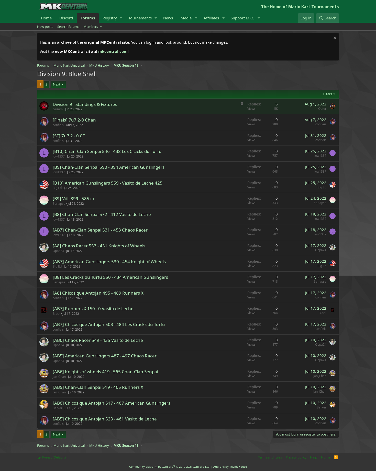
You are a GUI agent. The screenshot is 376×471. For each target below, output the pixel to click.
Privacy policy (296, 457)
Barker (57, 408)
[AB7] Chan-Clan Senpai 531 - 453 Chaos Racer (100, 230)
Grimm (58, 109)
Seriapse (59, 203)
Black (56, 313)
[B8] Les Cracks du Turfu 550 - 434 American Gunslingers (110, 277)
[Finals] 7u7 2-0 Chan (74, 120)
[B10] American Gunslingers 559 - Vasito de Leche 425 (107, 183)
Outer (322, 108)
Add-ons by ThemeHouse (230, 466)
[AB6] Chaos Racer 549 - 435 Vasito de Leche (98, 340)
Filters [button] (327, 94)
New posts (45, 26)
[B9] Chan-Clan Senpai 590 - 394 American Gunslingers (108, 167)
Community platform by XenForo (169, 466)
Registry (110, 17)
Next (56, 84)
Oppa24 (58, 251)
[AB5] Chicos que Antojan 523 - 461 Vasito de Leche (105, 419)
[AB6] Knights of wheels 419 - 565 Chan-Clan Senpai (105, 372)
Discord (66, 17)
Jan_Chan (59, 377)
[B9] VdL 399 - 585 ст (73, 198)
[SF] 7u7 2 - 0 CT (69, 136)
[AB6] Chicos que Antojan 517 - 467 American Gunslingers (111, 403)
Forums (88, 17)
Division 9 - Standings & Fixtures (85, 104)
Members (90, 26)
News (168, 17)
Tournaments (140, 17)
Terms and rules (270, 457)
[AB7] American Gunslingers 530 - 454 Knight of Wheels (109, 261)
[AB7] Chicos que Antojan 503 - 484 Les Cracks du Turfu (109, 324)
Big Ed (57, 188)
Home (46, 17)
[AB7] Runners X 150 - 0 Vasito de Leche (93, 308)
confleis (58, 125)
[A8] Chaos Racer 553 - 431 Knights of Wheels (99, 246)
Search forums (68, 26)
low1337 (59, 156)
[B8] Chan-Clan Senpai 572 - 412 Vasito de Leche (102, 214)
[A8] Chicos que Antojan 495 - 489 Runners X (98, 293)
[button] (121, 18)
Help (313, 457)
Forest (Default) (53, 457)
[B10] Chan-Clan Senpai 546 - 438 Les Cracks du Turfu (107, 151)
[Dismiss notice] (334, 38)
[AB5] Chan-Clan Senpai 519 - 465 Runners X (98, 387)
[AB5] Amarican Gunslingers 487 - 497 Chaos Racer (105, 356)
